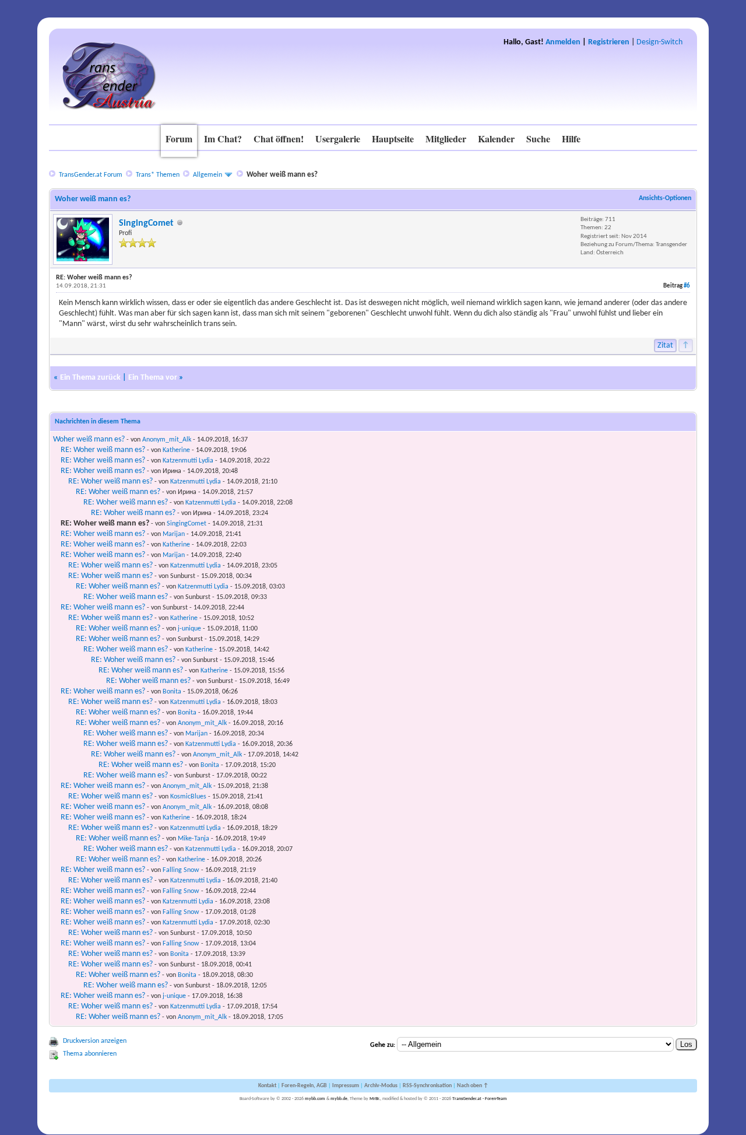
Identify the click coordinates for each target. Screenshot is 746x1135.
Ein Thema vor (152, 377)
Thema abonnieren (90, 1053)
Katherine (176, 450)
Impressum (345, 1086)
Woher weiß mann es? (89, 439)
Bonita (172, 691)
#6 (687, 286)
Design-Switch (659, 42)
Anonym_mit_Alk (166, 439)
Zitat (665, 345)
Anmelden (563, 42)
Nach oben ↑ (472, 1086)
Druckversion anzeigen (94, 1041)
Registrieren (608, 42)
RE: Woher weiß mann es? (103, 450)
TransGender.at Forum (90, 174)
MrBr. (375, 1099)
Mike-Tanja (193, 838)
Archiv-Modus (380, 1086)
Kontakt (267, 1086)
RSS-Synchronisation (427, 1086)
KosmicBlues (188, 796)
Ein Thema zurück (90, 377)
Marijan (174, 534)
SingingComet (146, 223)
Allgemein (207, 174)
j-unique (189, 628)
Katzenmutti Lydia (188, 460)
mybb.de (338, 1099)
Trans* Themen (158, 174)
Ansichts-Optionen (665, 198)
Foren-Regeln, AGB (304, 1086)
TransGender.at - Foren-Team (479, 1099)
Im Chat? (223, 138)
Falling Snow (181, 870)
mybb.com (315, 1099)
